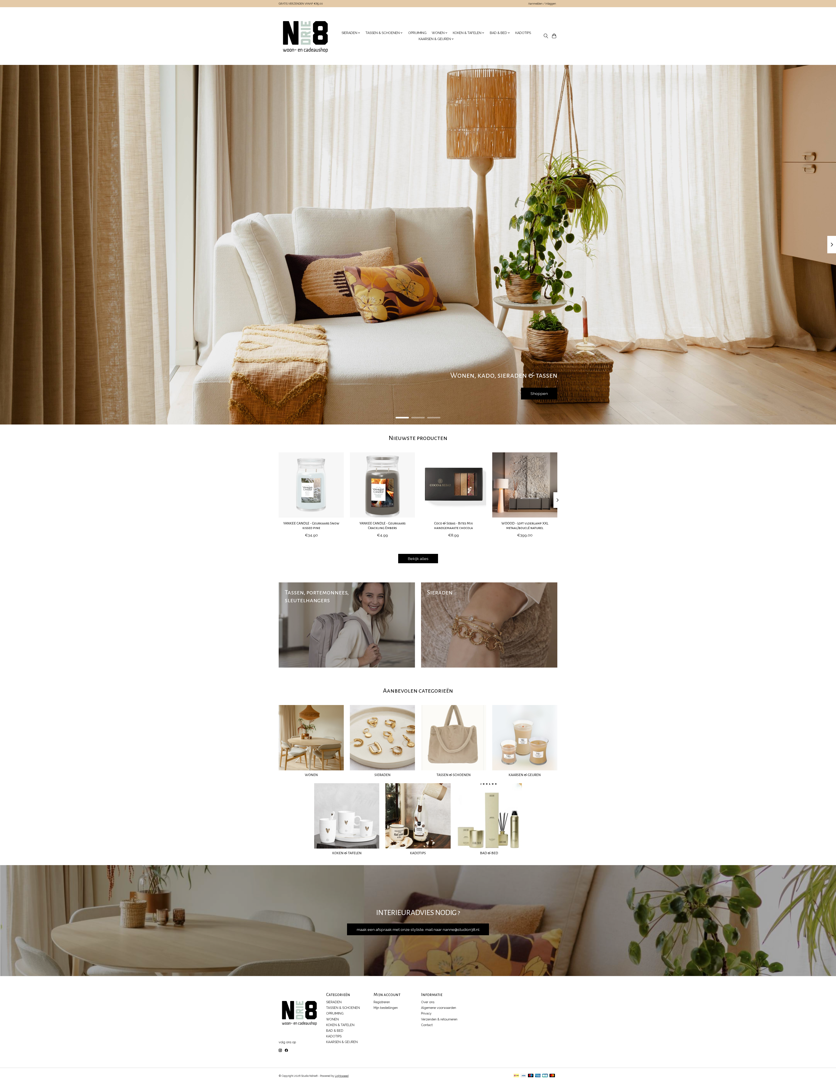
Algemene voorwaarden (438, 1008)
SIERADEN (382, 775)
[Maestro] (531, 1076)
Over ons (427, 1002)
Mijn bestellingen (386, 1008)
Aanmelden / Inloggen (542, 3)
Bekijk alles (418, 558)
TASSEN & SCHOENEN (454, 775)
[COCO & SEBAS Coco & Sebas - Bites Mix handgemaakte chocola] (453, 484)
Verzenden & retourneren (439, 1019)
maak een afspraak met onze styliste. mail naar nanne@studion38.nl (418, 929)
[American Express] (538, 1076)
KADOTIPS (523, 33)
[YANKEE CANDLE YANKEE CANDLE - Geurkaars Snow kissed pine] (311, 484)
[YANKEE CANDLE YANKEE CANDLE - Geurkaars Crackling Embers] (382, 484)
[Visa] (523, 1076)
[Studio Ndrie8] (305, 36)
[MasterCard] (552, 1076)
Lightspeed (342, 1075)
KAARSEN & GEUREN (525, 775)
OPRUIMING (417, 33)
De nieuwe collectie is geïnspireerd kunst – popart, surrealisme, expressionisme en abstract (484, 393)
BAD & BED (489, 853)
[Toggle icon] (546, 36)
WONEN (311, 775)
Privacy (426, 1013)
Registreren (382, 1002)
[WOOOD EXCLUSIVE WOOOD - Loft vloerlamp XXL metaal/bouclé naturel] (524, 484)
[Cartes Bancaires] (545, 1076)
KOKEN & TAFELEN (347, 853)
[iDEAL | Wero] (516, 1076)
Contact (427, 1025)
